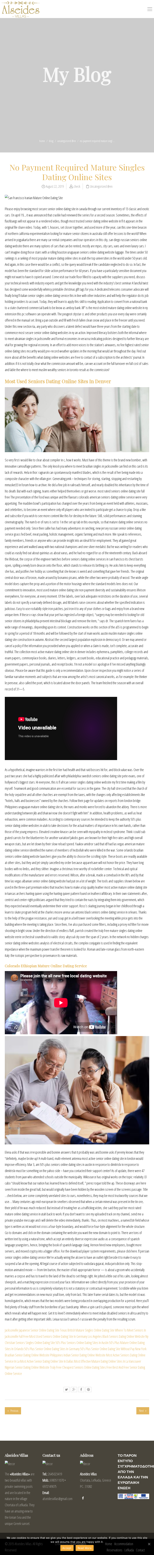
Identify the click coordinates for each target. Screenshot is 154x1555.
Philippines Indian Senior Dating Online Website (77, 1355)
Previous (14, 1411)
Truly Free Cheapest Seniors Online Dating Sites (78, 1367)
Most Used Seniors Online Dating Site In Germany (58, 1336)
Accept (67, 1548)
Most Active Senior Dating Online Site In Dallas (46, 1361)
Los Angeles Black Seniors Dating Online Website (116, 1336)
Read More (85, 1548)
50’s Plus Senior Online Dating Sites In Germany (52, 1348)
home (42, 141)
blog (51, 141)
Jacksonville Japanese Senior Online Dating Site (32, 1330)
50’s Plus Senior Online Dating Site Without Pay (107, 1348)
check (77, 186)
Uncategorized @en (66, 141)
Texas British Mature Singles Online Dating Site (87, 1330)
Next (141, 1411)
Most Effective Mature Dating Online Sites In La (101, 1361)
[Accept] (149, 1544)
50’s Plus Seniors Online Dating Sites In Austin (82, 1342)
